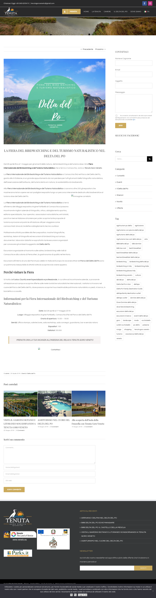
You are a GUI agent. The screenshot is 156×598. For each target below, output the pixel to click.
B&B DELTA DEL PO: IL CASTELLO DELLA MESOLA (103, 524)
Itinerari (120, 195)
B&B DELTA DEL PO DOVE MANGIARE (97, 519)
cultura (138, 275)
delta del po (131, 280)
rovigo (119, 329)
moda (136, 320)
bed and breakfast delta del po (128, 257)
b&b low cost (121, 248)
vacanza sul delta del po (134, 334)
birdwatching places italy (126, 271)
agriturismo (139, 225)
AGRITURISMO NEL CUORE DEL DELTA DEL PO (102, 537)
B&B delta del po (123, 244)
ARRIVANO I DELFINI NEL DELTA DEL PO (99, 514)
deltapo (137, 284)
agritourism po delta (124, 225)
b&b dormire (136, 244)
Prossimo (99, 49)
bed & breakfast (135, 248)
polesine (146, 325)
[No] (153, 591)
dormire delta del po (138, 298)
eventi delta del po (141, 316)
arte (146, 239)
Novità (119, 202)
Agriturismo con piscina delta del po (130, 230)
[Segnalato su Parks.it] (18, 548)
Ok (71, 595)
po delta (136, 325)
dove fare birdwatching (125, 307)
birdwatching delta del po (139, 262)
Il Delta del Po (30, 373)
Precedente (88, 49)
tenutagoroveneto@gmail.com (42, 3)
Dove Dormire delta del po (126, 302)
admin (7, 373)
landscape (127, 320)
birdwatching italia (142, 266)
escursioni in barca (124, 316)
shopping (127, 329)
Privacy (26, 580)
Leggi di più (82, 595)
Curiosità (120, 176)
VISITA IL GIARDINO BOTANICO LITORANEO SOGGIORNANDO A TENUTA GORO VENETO (113, 530)
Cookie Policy (35, 580)
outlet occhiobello (123, 325)
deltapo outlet (122, 298)
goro (118, 320)
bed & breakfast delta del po (127, 253)
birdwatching (122, 262)
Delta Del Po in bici (124, 284)
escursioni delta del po (125, 311)
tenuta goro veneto (141, 329)
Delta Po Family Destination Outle (129, 289)
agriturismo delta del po (126, 235)
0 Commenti (20, 427)
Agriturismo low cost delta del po (129, 239)
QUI (134, 119)
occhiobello (146, 320)
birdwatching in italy (124, 266)
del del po (120, 280)
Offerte (120, 208)
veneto (119, 338)
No (75, 595)
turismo (119, 334)
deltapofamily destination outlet (129, 293)
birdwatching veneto (124, 275)
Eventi (24, 373)
